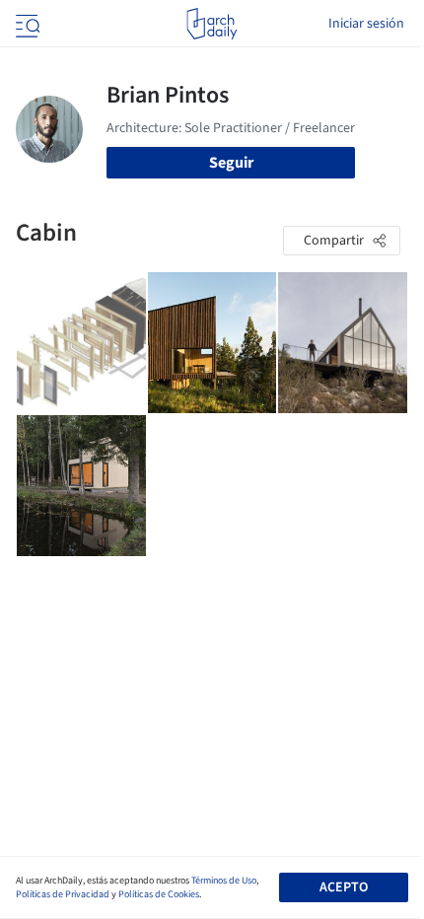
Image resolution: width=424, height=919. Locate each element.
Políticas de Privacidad (62, 894)
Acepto (343, 887)
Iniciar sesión (366, 24)
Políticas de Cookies (158, 894)
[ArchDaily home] (211, 23)
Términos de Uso (223, 880)
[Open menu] (25, 23)
